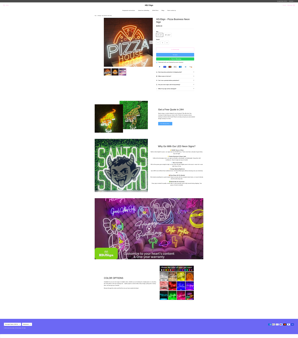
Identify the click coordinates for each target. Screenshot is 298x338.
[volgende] (151, 42)
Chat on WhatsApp (176, 59)
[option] (128, 42)
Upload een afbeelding (143, 10)
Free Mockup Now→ (165, 123)
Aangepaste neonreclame (128, 10)
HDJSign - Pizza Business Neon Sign (105, 15)
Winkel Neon (155, 10)
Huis (95, 15)
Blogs (163, 10)
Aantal (158, 39)
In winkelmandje (175, 49)
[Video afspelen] (149, 229)
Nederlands (291, 1)
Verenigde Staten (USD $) (282, 1)
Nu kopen (175, 54)
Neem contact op (171, 10)
